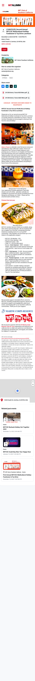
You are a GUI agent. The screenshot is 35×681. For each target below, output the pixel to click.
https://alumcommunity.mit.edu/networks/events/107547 (15, 338)
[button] (6, 44)
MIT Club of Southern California (24, 60)
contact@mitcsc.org (7, 71)
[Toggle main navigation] (2, 5)
